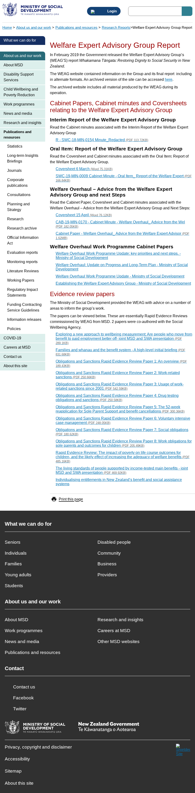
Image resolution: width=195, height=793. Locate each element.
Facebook (23, 697)
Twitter (19, 708)
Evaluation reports (22, 252)
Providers (107, 574)
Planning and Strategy (18, 207)
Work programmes (19, 104)
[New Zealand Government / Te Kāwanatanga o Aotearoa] (108, 727)
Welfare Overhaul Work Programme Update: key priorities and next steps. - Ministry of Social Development (118, 255)
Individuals (16, 553)
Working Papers (20, 280)
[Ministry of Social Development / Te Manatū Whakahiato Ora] (33, 10)
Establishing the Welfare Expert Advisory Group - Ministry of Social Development (123, 283)
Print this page (71, 499)
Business (107, 563)
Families (13, 563)
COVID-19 (12, 338)
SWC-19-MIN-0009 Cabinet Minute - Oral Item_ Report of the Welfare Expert (124, 178)
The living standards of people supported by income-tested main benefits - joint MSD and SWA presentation (122, 470)
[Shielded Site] (183, 751)
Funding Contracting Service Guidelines (24, 307)
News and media (18, 113)
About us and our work (33, 27)
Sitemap (13, 771)
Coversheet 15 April (84, 215)
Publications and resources (76, 27)
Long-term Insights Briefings (22, 158)
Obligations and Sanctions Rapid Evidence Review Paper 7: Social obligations (122, 432)
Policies (14, 329)
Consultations (18, 195)
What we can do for (20, 40)
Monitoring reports (22, 262)
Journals (14, 170)
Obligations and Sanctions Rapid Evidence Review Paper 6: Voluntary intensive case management (123, 420)
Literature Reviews (23, 271)
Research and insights (22, 123)
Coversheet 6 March (84, 169)
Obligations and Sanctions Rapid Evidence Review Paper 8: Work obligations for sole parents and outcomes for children (124, 443)
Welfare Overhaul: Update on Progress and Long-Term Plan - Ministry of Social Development (122, 267)
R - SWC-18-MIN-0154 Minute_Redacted (102, 140)
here (168, 79)
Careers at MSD (17, 347)
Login (111, 11)
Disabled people (114, 542)
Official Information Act (23, 240)
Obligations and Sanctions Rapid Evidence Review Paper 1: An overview (121, 363)
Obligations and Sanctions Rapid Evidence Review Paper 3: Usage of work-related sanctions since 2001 (120, 386)
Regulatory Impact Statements (22, 292)
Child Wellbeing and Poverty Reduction (21, 92)
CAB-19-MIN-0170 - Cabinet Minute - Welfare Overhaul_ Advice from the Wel (120, 224)
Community (109, 553)
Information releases (24, 319)
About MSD (13, 65)
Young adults (18, 574)
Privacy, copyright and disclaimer (38, 747)
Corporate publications (17, 182)
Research (15, 219)
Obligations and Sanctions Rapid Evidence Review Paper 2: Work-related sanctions (118, 375)
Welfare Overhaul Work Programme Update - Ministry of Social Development (120, 276)
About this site (15, 366)
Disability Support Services (19, 77)
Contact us (13, 357)
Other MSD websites (119, 641)
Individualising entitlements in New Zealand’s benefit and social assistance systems (119, 482)
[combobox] (160, 11)
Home (7, 27)
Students (14, 585)
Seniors (12, 542)
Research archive (22, 228)
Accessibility (17, 758)
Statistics (14, 146)
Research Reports (116, 27)
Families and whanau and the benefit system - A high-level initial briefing (120, 352)
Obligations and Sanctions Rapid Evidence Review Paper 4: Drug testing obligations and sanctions (117, 398)
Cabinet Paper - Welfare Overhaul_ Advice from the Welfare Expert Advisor (122, 235)
